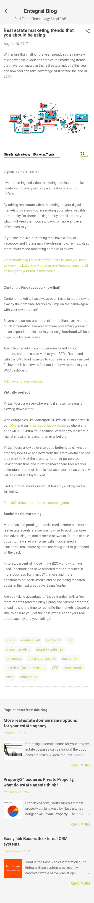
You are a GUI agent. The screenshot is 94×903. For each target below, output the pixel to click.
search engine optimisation (26, 668)
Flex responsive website (48, 425)
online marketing (18, 649)
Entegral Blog (40, 11)
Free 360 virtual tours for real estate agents (36, 503)
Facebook (53, 640)
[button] (87, 31)
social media (73, 668)
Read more (80, 765)
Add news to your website (23, 381)
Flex (70, 640)
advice (10, 640)
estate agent (30, 640)
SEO (55, 668)
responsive (70, 659)
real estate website (42, 659)
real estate (14, 659)
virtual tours (28, 677)
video (10, 677)
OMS (13, 425)
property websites (49, 649)
